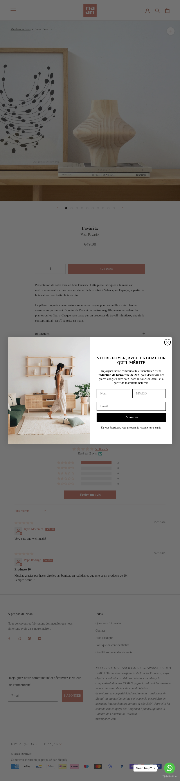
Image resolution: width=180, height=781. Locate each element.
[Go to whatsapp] (169, 768)
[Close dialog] (167, 342)
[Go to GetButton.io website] (169, 776)
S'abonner (131, 417)
